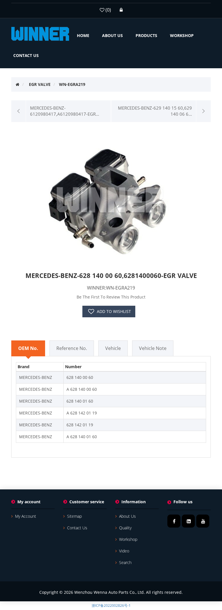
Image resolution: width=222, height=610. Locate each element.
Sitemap (74, 516)
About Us (127, 516)
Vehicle (113, 348)
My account (25, 516)
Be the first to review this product (111, 297)
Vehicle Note (152, 348)
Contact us (77, 527)
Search (125, 562)
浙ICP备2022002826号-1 (111, 605)
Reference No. (71, 348)
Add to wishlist (114, 311)
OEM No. (28, 348)
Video (124, 551)
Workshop (128, 539)
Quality (125, 527)
